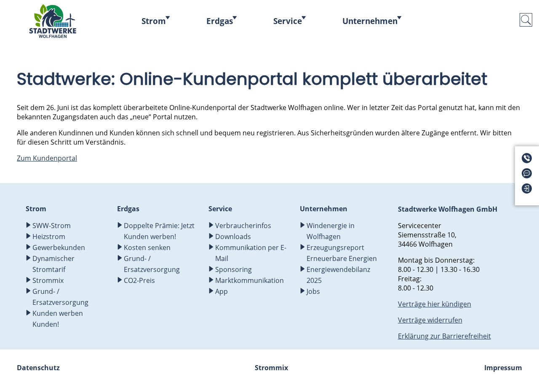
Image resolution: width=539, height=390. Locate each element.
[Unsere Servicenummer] (529, 160)
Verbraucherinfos (243, 225)
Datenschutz (38, 367)
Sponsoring (233, 269)
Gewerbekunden (58, 247)
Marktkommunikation (249, 280)
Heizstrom (48, 236)
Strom (153, 21)
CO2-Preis (139, 280)
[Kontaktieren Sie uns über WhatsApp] (529, 175)
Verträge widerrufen (430, 320)
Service (287, 21)
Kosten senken (147, 247)
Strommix (48, 280)
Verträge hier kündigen (434, 304)
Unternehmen (370, 21)
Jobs (313, 291)
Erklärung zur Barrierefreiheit (444, 336)
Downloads (233, 236)
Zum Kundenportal (47, 158)
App (221, 291)
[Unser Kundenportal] (529, 191)
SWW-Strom (51, 225)
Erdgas (219, 21)
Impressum (503, 367)
